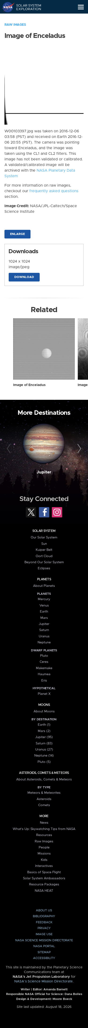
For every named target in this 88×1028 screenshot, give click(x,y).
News (44, 822)
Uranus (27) (44, 749)
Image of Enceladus (29, 385)
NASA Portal (44, 946)
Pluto (44, 655)
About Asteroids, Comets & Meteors (44, 779)
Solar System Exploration (26, 7)
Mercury (44, 599)
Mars (44, 618)
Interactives (44, 866)
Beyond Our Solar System (44, 562)
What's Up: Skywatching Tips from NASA (44, 829)
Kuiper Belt (44, 550)
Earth (44, 611)
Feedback (44, 922)
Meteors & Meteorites (44, 792)
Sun (44, 543)
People (44, 847)
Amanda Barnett (55, 989)
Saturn (44, 630)
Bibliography (44, 916)
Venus (44, 605)
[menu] (81, 7)
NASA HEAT (44, 890)
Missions (44, 853)
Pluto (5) (44, 762)
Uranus (44, 636)
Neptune (44, 642)
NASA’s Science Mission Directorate (43, 981)
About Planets (44, 586)
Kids (44, 860)
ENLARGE (17, 234)
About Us (44, 910)
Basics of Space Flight (44, 872)
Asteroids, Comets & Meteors (44, 773)
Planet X (44, 694)
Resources (44, 835)
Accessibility (44, 958)
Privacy (44, 928)
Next (79, 448)
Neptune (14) (44, 755)
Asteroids (44, 799)
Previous (9, 448)
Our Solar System (44, 537)
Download (24, 277)
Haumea (44, 674)
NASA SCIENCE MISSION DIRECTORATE (44, 940)
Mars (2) (44, 731)
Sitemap (44, 952)
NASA (6, 7)
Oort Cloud (44, 556)
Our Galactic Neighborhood (26, 17)
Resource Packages (44, 884)
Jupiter (44, 472)
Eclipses (44, 568)
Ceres (44, 662)
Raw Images (15, 24)
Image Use (44, 934)
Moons (44, 705)
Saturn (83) (44, 743)
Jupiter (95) (44, 737)
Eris (44, 680)
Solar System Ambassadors (44, 878)
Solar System (43, 531)
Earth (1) (44, 724)
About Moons (44, 711)
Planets (44, 579)
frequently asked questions (53, 191)
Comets (44, 805)
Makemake (44, 668)
